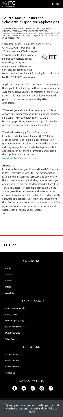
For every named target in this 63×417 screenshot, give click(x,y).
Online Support (12, 360)
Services (9, 274)
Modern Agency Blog (14, 320)
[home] (8, 3)
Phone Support (12, 367)
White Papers (11, 339)
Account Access (12, 354)
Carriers (8, 281)
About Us (9, 293)
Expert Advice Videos (15, 327)
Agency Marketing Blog (15, 308)
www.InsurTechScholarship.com (19, 158)
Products (9, 268)
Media (8, 287)
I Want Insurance (12, 333)
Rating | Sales (11, 314)
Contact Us (10, 373)
